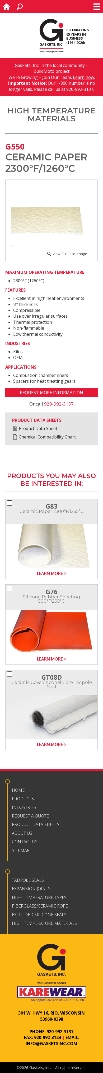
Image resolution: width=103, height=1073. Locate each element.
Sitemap (21, 850)
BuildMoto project (51, 71)
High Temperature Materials (44, 923)
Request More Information (51, 392)
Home (18, 790)
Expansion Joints (31, 889)
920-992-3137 (79, 89)
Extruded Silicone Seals (39, 915)
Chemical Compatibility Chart (47, 437)
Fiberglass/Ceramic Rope (40, 906)
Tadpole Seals (28, 880)
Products (23, 799)
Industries (24, 807)
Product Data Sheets (35, 824)
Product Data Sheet (38, 428)
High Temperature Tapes (39, 897)
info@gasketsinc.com (51, 1043)
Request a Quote (30, 816)
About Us (22, 833)
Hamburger (96, 6)
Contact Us (25, 842)
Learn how (83, 77)
